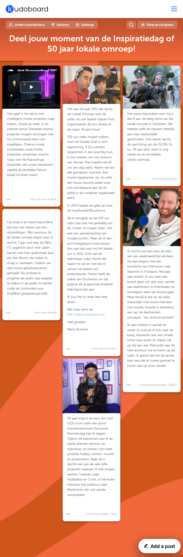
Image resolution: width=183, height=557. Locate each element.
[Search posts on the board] (131, 25)
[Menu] (174, 9)
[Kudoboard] (27, 9)
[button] (8, 199)
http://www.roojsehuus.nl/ (86, 314)
